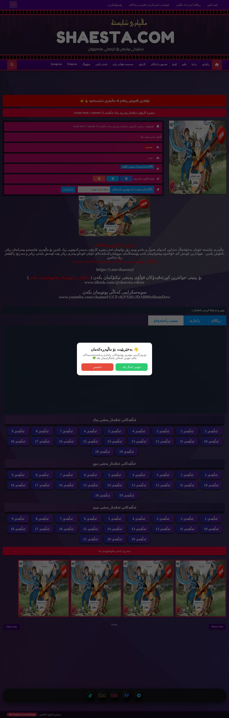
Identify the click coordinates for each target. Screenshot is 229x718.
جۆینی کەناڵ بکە (132, 367)
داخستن (97, 367)
